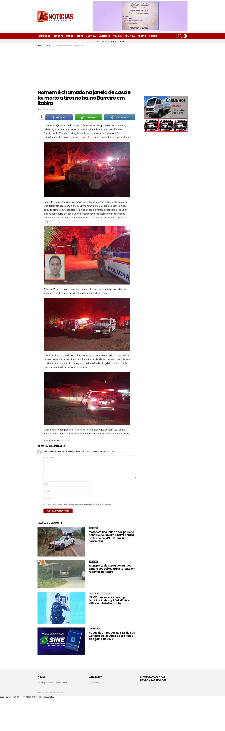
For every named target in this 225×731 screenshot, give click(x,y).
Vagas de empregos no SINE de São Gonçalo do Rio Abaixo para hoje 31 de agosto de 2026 (112, 636)
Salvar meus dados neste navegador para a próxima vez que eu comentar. (79, 505)
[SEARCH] (180, 36)
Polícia (117, 35)
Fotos (69, 35)
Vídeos (153, 35)
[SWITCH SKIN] (185, 36)
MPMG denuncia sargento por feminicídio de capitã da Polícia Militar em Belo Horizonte (109, 600)
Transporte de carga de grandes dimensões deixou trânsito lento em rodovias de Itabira (112, 569)
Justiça (91, 35)
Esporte (58, 35)
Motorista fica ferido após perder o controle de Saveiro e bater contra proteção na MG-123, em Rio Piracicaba (111, 536)
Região (142, 35)
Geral (79, 35)
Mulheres (104, 35)
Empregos (45, 35)
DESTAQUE (94, 593)
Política (130, 35)
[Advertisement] (113, 66)
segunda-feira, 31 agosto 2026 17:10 (112, 41)
